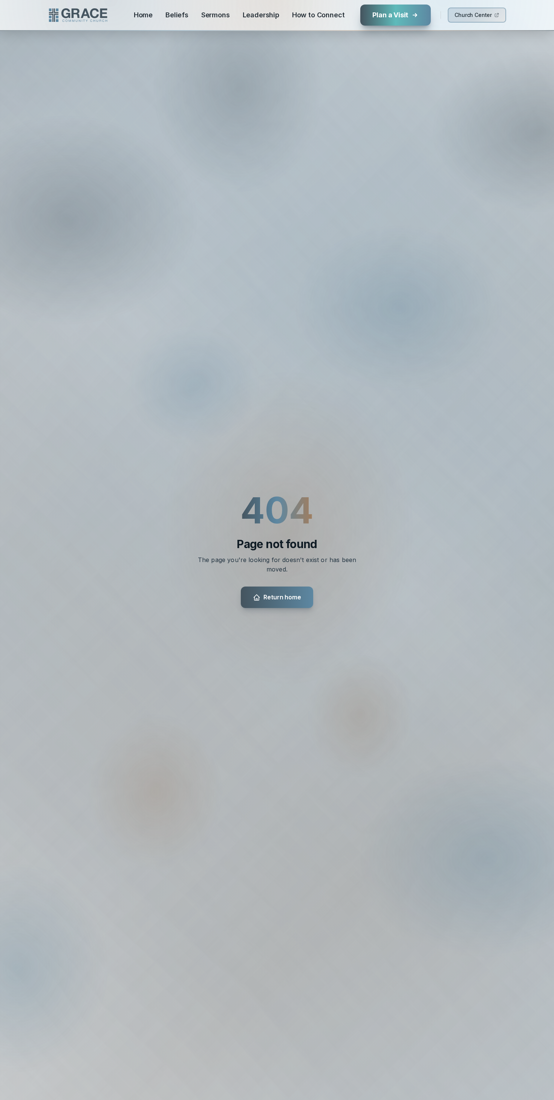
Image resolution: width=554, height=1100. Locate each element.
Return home (282, 597)
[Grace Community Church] (78, 15)
